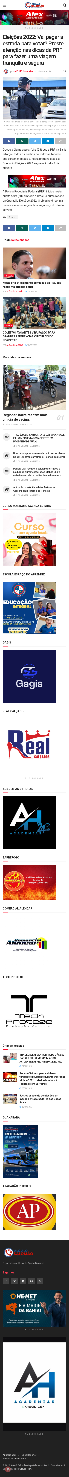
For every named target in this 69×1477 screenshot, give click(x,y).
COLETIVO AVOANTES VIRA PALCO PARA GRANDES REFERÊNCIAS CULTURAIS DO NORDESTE (29, 336)
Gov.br (12, 217)
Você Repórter (29, 1455)
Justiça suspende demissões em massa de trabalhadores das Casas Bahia (40, 1099)
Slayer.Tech (25, 1469)
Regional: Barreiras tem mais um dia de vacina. (25, 417)
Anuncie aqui (9, 1455)
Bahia (8, 326)
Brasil (9, 276)
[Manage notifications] (8, 1469)
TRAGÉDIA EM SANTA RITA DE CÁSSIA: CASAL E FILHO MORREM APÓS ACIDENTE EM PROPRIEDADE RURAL (39, 438)
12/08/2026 (32, 292)
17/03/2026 (32, 345)
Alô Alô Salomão (23, 71)
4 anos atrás (44, 71)
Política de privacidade (14, 1458)
